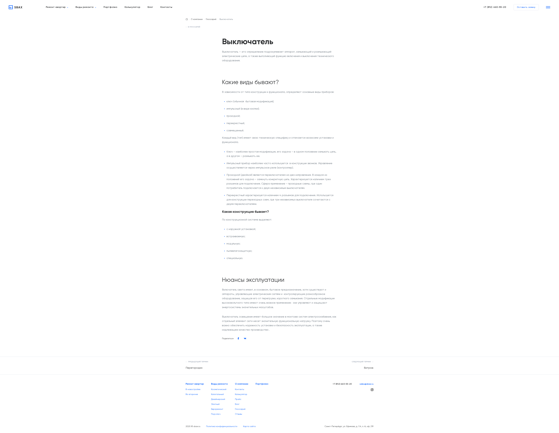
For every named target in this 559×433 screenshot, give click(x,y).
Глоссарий (211, 19)
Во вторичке (192, 394)
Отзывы (238, 414)
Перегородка (194, 367)
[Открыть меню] (548, 7)
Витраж (368, 367)
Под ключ (216, 414)
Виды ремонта (85, 7)
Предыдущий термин (198, 362)
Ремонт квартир (56, 7)
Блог (150, 7)
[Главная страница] (187, 19)
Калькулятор (132, 7)
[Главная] (15, 7)
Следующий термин (361, 362)
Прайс (238, 399)
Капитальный (217, 394)
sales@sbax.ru (366, 384)
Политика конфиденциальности (221, 426)
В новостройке (193, 389)
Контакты (166, 7)
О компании (197, 19)
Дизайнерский (218, 399)
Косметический (218, 389)
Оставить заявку (526, 7)
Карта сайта (249, 426)
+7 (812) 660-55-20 (494, 7)
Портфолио (110, 7)
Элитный (215, 404)
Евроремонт (217, 409)
